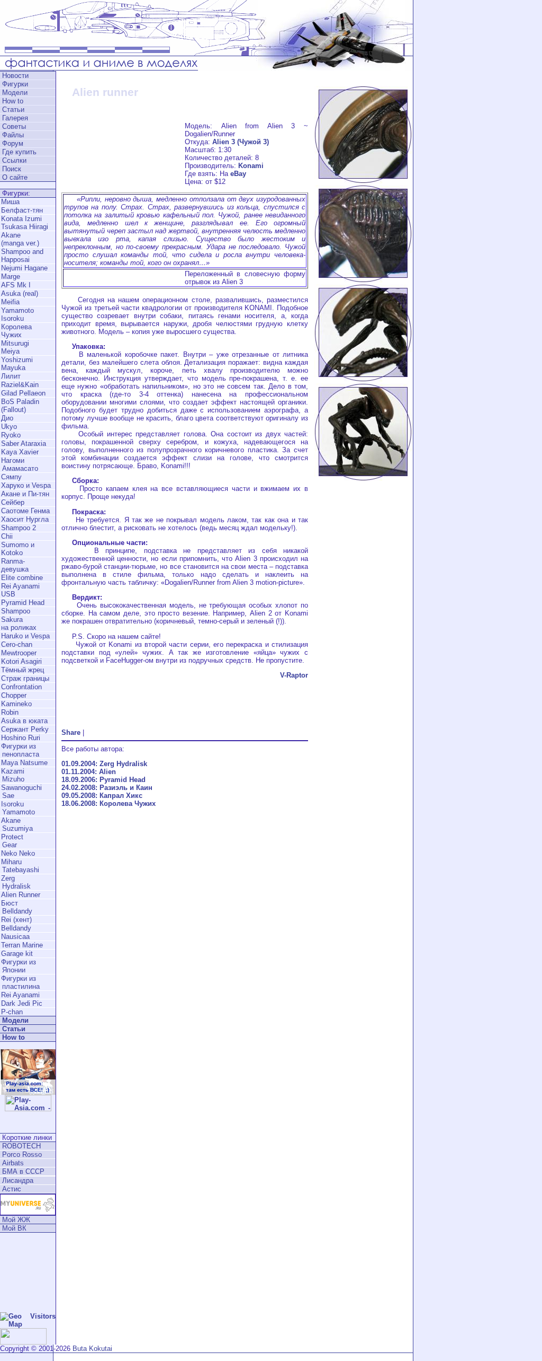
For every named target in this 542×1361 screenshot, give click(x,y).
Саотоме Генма (25, 511)
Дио (7, 418)
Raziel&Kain (20, 385)
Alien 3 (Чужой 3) (240, 142)
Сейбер (12, 502)
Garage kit (17, 954)
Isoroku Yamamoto (17, 808)
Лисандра (17, 1180)
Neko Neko (18, 853)
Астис (11, 1189)
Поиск (11, 169)
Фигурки (15, 84)
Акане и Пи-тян (25, 494)
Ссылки (14, 160)
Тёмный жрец (22, 670)
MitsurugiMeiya (15, 347)
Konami (251, 166)
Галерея (15, 118)
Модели (15, 92)
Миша (10, 202)
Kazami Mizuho (12, 775)
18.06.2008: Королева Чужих (108, 803)
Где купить (19, 152)
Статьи (13, 109)
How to (12, 101)
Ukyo (9, 427)
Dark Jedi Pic (21, 1003)
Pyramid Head (22, 603)
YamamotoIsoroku (17, 314)
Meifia (10, 302)
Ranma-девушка (15, 565)
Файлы (13, 135)
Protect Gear (11, 841)
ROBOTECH (21, 1146)
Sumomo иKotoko (17, 549)
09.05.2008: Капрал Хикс (101, 796)
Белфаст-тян (22, 210)
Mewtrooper (19, 653)
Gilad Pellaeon (23, 393)
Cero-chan (16, 644)
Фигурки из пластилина (20, 982)
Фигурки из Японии (18, 966)
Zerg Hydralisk (15, 882)
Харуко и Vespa (26, 485)
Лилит (11, 376)
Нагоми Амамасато (19, 464)
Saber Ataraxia (23, 443)
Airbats (13, 1163)
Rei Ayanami (20, 995)
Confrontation (21, 687)
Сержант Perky (25, 729)
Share (70, 732)
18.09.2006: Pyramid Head (103, 780)
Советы (14, 126)
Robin (10, 712)
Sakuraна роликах (19, 623)
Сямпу (11, 477)
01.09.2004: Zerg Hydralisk (104, 764)
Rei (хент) (16, 920)
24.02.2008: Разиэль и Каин (106, 788)
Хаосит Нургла (25, 519)
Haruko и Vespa (25, 636)
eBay (238, 174)
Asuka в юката (24, 721)
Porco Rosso (22, 1154)
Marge (10, 276)
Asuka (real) (19, 293)
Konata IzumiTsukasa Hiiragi (24, 223)
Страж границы (25, 678)
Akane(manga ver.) (20, 239)
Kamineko (16, 704)
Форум (12, 143)
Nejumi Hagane (24, 268)
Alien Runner (20, 895)
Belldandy (16, 928)
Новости (15, 76)
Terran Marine (22, 945)
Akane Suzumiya (16, 824)
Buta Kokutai (92, 1349)
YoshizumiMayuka (17, 364)
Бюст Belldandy (16, 907)
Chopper (13, 695)
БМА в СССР (23, 1171)
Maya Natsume (24, 763)
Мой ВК (14, 1228)
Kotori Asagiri (21, 661)
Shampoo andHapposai (22, 256)
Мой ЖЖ (16, 1220)
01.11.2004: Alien (88, 772)
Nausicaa (15, 937)
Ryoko (11, 435)
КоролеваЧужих (16, 331)
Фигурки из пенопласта (19, 750)
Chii (7, 536)
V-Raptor (294, 675)
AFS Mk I (16, 285)
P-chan (12, 1012)
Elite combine (22, 578)
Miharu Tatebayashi (19, 866)
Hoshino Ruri (20, 738)
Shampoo (15, 611)
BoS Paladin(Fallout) (20, 406)
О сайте (15, 177)
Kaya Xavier (20, 452)
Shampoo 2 (18, 528)
